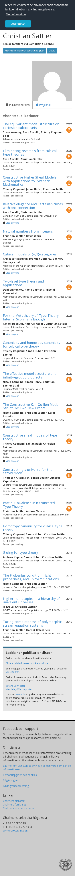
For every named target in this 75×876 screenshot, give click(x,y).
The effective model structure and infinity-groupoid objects (29, 375)
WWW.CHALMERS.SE (15, 830)
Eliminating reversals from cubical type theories (30, 153)
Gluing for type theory (20, 552)
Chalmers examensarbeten (19, 808)
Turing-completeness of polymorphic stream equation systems (32, 623)
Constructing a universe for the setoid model (27, 471)
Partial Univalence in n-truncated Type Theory (29, 505)
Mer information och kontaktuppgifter (24, 50)
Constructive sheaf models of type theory (30, 437)
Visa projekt (12, 222)
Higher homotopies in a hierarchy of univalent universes (31, 600)
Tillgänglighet (10, 780)
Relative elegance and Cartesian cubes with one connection (33, 206)
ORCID (52, 50)
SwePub (20, 694)
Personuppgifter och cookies (20, 775)
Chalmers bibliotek (14, 801)
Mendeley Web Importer (19, 689)
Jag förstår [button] (18, 23)
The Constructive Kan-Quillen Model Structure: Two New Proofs (31, 406)
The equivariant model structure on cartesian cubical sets (31, 126)
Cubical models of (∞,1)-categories (30, 254)
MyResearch (12, 671)
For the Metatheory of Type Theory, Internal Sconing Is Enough (31, 317)
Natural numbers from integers (28, 231)
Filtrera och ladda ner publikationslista (27, 663)
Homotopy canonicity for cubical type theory (32, 528)
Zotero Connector (15, 685)
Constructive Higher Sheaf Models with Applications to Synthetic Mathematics (29, 181)
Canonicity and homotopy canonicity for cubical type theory (31, 344)
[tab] (18, 105)
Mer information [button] (16, 14)
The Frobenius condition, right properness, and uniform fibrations (31, 577)
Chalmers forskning (14, 804)
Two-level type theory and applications (23, 283)
